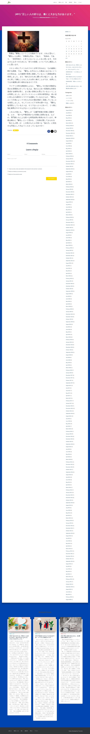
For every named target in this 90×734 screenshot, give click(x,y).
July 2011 (68, 566)
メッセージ (68, 100)
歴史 (66, 2)
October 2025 (69, 135)
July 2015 (68, 449)
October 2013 (69, 500)
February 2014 (69, 489)
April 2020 (68, 303)
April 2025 (68, 151)
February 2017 (69, 400)
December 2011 (69, 553)
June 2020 (68, 298)
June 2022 (68, 237)
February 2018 (69, 370)
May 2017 (68, 393)
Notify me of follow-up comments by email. (17, 171)
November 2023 (69, 194)
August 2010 (68, 589)
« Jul (66, 58)
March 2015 (68, 459)
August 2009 (68, 599)
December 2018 (69, 344)
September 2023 (69, 199)
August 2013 (68, 505)
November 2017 (69, 377)
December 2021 (69, 253)
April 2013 (68, 515)
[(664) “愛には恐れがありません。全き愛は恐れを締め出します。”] (71, 624)
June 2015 (68, 451)
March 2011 (68, 576)
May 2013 (68, 512)
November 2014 (69, 467)
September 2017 (69, 382)
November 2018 (69, 347)
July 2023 (68, 204)
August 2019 (68, 324)
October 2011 (69, 558)
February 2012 (69, 551)
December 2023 (69, 191)
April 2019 (68, 334)
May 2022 (68, 240)
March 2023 (68, 214)
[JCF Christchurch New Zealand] (9, 2)
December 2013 (69, 495)
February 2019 (69, 339)
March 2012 (68, 548)
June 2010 (68, 591)
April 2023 (68, 212)
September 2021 (69, 260)
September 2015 (69, 444)
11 (71, 48)
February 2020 (69, 309)
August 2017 (68, 385)
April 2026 (68, 120)
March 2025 (68, 153)
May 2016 (68, 423)
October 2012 (69, 530)
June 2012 (68, 540)
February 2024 (69, 186)
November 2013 (69, 497)
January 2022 (69, 250)
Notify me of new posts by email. (15, 174)
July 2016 (68, 418)
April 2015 (68, 456)
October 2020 (69, 288)
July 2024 (68, 174)
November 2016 (69, 408)
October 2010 (69, 584)
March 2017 (68, 398)
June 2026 (68, 115)
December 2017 (69, 375)
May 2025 (68, 148)
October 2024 (69, 166)
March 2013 (68, 518)
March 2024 (68, 184)
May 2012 (68, 543)
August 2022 (68, 232)
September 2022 (69, 230)
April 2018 (68, 365)
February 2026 (69, 125)
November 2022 (69, 224)
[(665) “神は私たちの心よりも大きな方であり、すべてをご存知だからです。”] (45, 624)
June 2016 (68, 421)
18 (71, 51)
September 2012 (69, 533)
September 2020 (69, 291)
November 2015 (69, 438)
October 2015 (69, 441)
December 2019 (69, 314)
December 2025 (69, 130)
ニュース (68, 98)
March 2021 (68, 275)
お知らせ (55, 2)
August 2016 (68, 416)
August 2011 (68, 563)
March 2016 (68, 428)
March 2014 (68, 487)
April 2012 (68, 546)
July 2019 (68, 326)
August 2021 (68, 263)
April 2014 (68, 484)
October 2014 (69, 469)
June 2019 (68, 329)
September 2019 (69, 321)
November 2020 (69, 286)
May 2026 (68, 118)
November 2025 (69, 133)
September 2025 (69, 138)
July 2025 (68, 143)
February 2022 (69, 247)
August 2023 (68, 202)
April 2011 (68, 574)
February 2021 (69, 278)
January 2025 (69, 158)
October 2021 (69, 258)
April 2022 (68, 242)
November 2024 (69, 163)
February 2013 (69, 520)
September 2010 (69, 586)
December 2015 (69, 436)
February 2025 (69, 156)
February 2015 (69, 461)
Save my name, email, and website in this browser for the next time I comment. (25, 168)
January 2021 (69, 281)
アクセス (80, 2)
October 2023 (69, 196)
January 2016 (69, 433)
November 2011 (69, 556)
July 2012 (68, 538)
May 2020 (68, 301)
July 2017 (68, 388)
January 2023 (69, 219)
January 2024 (69, 189)
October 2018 (69, 349)
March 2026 (68, 123)
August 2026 (68, 110)
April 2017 (68, 395)
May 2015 (68, 454)
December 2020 (69, 283)
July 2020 (68, 296)
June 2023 (68, 207)
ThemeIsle (80, 731)
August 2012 (68, 535)
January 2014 (69, 492)
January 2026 (69, 128)
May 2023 (68, 209)
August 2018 (68, 354)
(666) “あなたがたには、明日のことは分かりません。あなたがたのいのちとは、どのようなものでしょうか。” (74, 67)
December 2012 (69, 525)
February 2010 (69, 596)
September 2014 (69, 472)
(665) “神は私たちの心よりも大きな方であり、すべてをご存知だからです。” (44, 636)
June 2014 (68, 479)
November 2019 (69, 316)
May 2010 (68, 594)
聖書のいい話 (61, 2)
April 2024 (68, 181)
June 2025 (68, 145)
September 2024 (69, 168)
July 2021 (68, 265)
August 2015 (68, 446)
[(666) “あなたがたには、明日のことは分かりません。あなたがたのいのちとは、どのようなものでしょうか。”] (19, 624)
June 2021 (68, 268)
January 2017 (69, 403)
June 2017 (68, 390)
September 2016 (69, 413)
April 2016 (68, 426)
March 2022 (68, 245)
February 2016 (69, 431)
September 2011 (69, 561)
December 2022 (69, 222)
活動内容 (70, 2)
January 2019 (69, 342)
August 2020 (68, 293)
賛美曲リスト (68, 31)
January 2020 (69, 311)
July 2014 (68, 477)
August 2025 (68, 140)
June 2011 (68, 568)
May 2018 (68, 362)
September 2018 (69, 352)
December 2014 (69, 464)
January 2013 (69, 523)
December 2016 (69, 405)
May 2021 (68, 270)
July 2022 (68, 235)
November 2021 (69, 255)
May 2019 (68, 331)
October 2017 (69, 380)
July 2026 (68, 112)
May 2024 (68, 179)
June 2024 (68, 176)
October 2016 (69, 410)
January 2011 (69, 581)
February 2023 (69, 217)
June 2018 (68, 360)
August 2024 (68, 171)
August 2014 (68, 474)
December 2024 (69, 161)
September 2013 (69, 502)
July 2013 (68, 507)
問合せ (75, 2)
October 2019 (69, 319)
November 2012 (69, 528)
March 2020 (68, 306)
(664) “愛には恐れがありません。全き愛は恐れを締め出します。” (70, 636)
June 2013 (68, 510)
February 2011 (69, 579)
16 (66, 51)
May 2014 (68, 482)
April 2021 (68, 273)
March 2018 (68, 367)
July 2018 (68, 357)
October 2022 (69, 227)
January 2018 (69, 372)
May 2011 (68, 571)
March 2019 (68, 337)
